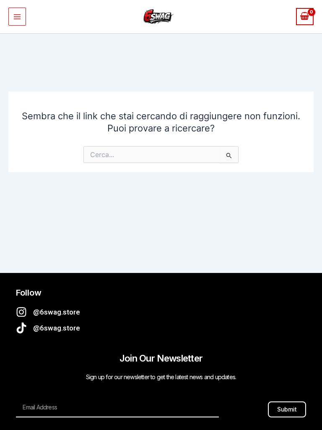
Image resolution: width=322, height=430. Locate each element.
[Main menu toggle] (17, 16)
